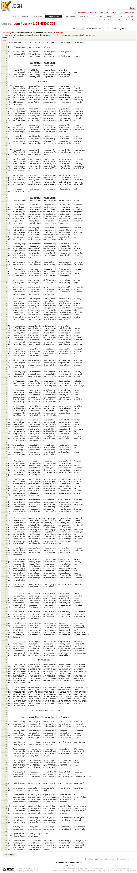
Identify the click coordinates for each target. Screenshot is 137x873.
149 (6, 381)
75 (6, 212)
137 (6, 353)
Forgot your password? (127, 12)
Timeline (24, 16)
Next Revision (109, 20)
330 (6, 795)
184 (6, 461)
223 (6, 550)
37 (6, 125)
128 (6, 333)
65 (6, 189)
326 (6, 785)
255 (6, 623)
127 (6, 330)
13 (6, 70)
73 (6, 207)
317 (6, 765)
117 (6, 308)
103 (6, 276)
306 (6, 740)
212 (6, 525)
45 (6, 143)
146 (6, 374)
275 (6, 669)
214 (6, 529)
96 (6, 260)
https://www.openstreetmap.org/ (123, 869)
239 (6, 587)
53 (6, 161)
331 (6, 797)
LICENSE (39, 24)
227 (6, 559)
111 (6, 294)
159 (6, 404)
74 (6, 209)
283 (6, 687)
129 (6, 335)
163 (6, 413)
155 (6, 394)
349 (6, 838)
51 (6, 157)
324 (6, 781)
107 (6, 285)
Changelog (38, 16)
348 (6, 836)
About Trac (104, 12)
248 (6, 607)
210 (6, 520)
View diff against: (118, 29)
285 (6, 692)
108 (6, 287)
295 (6, 715)
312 (6, 753)
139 (6, 358)
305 (6, 737)
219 (6, 541)
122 (6, 319)
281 (6, 683)
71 (6, 202)
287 (6, 696)
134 (6, 346)
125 (6, 326)
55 (6, 166)
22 (6, 90)
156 (6, 397)
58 (6, 173)
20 (6, 86)
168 (6, 424)
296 (6, 717)
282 (6, 685)
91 (6, 248)
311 (6, 751)
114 (6, 301)
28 (6, 104)
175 (6, 440)
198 (6, 493)
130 (6, 337)
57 (6, 170)
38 (6, 127)
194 (6, 484)
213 (6, 527)
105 (6, 280)
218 (6, 539)
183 (6, 458)
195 (6, 486)
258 (6, 630)
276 (6, 671)
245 (6, 600)
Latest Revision (96, 20)
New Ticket (84, 16)
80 (6, 223)
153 (6, 390)
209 (6, 518)
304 (6, 735)
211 (6, 523)
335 (6, 806)
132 (6, 342)
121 (6, 317)
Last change (7, 33)
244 (6, 598)
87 (6, 239)
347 (6, 834)
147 (6, 376)
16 (6, 77)
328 (6, 790)
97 (6, 262)
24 (6, 95)
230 (6, 566)
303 (6, 733)
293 (6, 710)
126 (6, 328)
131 (6, 340)
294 (6, 712)
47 (6, 148)
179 (6, 449)
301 (6, 728)
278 (6, 676)
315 (6, 760)
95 (6, 257)
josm (16, 24)
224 (6, 552)
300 (6, 726)
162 (6, 411)
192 (6, 479)
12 (6, 67)
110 (6, 292)
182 (6, 456)
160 (6, 406)
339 (6, 815)
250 (6, 612)
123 (6, 321)
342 (6, 822)
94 (6, 255)
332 (6, 799)
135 (6, 349)
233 (6, 573)
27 (6, 102)
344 (6, 827)
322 (6, 776)
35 (6, 120)
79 (6, 221)
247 (6, 605)
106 (6, 282)
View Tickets (70, 16)
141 (6, 362)
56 (6, 168)
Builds (109, 16)
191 (6, 477)
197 (6, 490)
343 (6, 824)
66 (6, 191)
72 (6, 205)
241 (6, 591)
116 (6, 305)
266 (6, 648)
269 (6, 655)
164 (6, 415)
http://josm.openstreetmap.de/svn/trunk (69, 35)
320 (6, 772)
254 (6, 621)
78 (6, 218)
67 (6, 193)
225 (6, 555)
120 (6, 315)
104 (6, 278)
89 (6, 244)
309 (6, 747)
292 (6, 708)
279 (6, 678)
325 (6, 783)
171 (6, 431)
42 (6, 136)
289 (6, 701)
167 (6, 422)
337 (6, 811)
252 (6, 616)
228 (6, 561)
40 (6, 132)
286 (6, 694)
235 (6, 577)
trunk (26, 24)
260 (6, 635)
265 (6, 646)
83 (6, 230)
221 (6, 545)
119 (6, 312)
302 (6, 730)
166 (6, 420)
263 (6, 641)
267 (6, 651)
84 (6, 232)
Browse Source (53, 16)
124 (6, 324)
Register (113, 12)
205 (6, 509)
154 (6, 392)
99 (6, 266)
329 (6, 792)
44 (6, 141)
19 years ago (58, 33)
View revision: (92, 29)
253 (6, 618)
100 (6, 269)
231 (6, 568)
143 (6, 367)
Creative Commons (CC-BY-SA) (83, 871)
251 (6, 614)
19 (6, 83)
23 (6, 93)
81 (6, 225)
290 (6, 703)
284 (6, 689)
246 (6, 602)
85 (6, 234)
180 (6, 452)
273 (6, 664)
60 (6, 177)
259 (6, 632)
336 (6, 808)
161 (6, 408)
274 (6, 667)
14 (6, 72)
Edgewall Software (28, 871)
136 (6, 351)
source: (6, 24)
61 (6, 180)
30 (6, 109)
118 (6, 310)
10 (6, 63)
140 (6, 360)
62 (6, 182)
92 (6, 250)
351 (6, 843)
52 (6, 159)
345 (6, 829)
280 (6, 680)
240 (6, 589)
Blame (120, 20)
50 (6, 154)
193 (6, 481)
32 (6, 113)
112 (6, 296)
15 (6, 74)
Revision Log (130, 20)
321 (34, 33)
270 (6, 657)
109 (6, 289)
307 (6, 742)
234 (6, 575)
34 (6, 118)
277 (6, 673)
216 (6, 534)
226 (6, 557)
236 (6, 580)
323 (52, 24)
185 (6, 463)
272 (6, 662)
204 (6, 506)
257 (6, 628)
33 (6, 116)
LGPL (128, 871)
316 (6, 763)
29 (6, 106)
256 (6, 625)
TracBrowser (98, 859)
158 (6, 401)
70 (6, 200)
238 (6, 584)
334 (6, 804)
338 (6, 813)
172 (6, 433)
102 (6, 273)
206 (6, 511)
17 (6, 79)
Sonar (119, 16)
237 (6, 582)
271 (6, 660)
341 (6, 820)
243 (6, 596)
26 (6, 100)
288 (6, 699)
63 (6, 184)
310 (6, 749)
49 (6, 152)
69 (6, 198)
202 (6, 502)
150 (6, 383)
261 (6, 637)
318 (6, 767)
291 (6, 705)
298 (6, 721)
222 (6, 548)
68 (6, 195)
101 (6, 271)
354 (6, 850)
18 (6, 81)
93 (6, 253)
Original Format (68, 865)
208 (6, 516)
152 (6, 388)
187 (6, 468)
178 (6, 447)
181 (6, 454)
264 (6, 644)
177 (6, 445)
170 (6, 429)
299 (6, 724)
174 (6, 438)
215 (6, 532)
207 (6, 513)
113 (6, 299)
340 (6, 817)
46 (6, 145)
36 (6, 122)
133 (6, 344)
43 (6, 138)
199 (6, 495)
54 (6, 164)
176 (6, 443)
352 (6, 845)
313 (6, 756)
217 (6, 536)
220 (6, 543)
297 (6, 719)
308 (6, 744)
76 (6, 214)
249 (6, 609)
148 (6, 378)
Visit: (73, 28)
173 (6, 436)
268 (6, 653)
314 (6, 758)
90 (6, 246)
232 (6, 571)
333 (6, 801)
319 (6, 769)
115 (6, 303)
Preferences (82, 12)
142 (6, 365)
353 (6, 847)
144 (6, 369)
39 (6, 129)
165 (6, 417)
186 (6, 465)
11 (6, 65)
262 (6, 639)
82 (6, 228)
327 (6, 788)
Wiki (14, 16)
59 (6, 175)
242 (6, 593)
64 (6, 187)
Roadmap (98, 16)
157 (6, 399)
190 (6, 474)
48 (6, 150)
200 (6, 497)
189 (6, 472)
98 (6, 264)
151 (6, 385)
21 (6, 88)
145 (6, 372)
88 (6, 241)
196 (6, 488)
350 (6, 840)
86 (6, 237)
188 (6, 470)
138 (6, 356)
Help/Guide (94, 12)
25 (6, 97)
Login (74, 12)
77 (6, 216)
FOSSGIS (81, 869)
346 (6, 831)
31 (6, 111)
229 (6, 564)
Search (130, 16)
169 (6, 427)
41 (6, 134)
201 (6, 500)
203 (6, 504)
